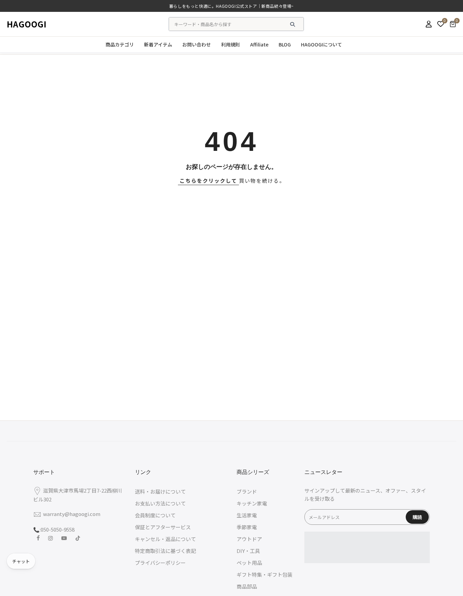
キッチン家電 (252, 503)
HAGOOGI (27, 24)
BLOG (285, 44)
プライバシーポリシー (160, 562)
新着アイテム (158, 44)
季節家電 (247, 527)
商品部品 (247, 586)
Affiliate (259, 44)
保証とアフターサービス (163, 527)
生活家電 (247, 515)
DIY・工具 (248, 550)
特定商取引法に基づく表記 (165, 550)
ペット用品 (249, 562)
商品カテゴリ (119, 44)
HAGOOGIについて (321, 44)
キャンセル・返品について (165, 538)
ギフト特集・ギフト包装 (265, 574)
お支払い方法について (160, 503)
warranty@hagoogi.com (71, 513)
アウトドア (249, 538)
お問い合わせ (196, 44)
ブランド (247, 491)
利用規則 (230, 44)
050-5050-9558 (58, 529)
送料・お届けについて (160, 491)
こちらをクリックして (208, 180)
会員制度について (155, 515)
